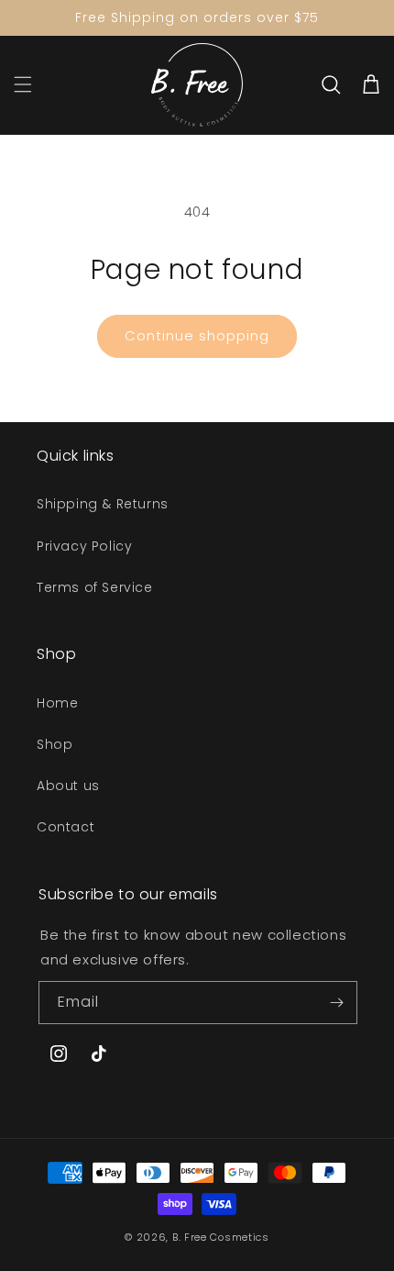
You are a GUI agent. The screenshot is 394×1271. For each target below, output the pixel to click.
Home (57, 703)
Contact (65, 827)
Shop (54, 744)
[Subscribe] (336, 1002)
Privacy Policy (84, 546)
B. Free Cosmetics (220, 1237)
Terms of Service (95, 587)
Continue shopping (197, 335)
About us (68, 785)
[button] (23, 84)
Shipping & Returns (103, 504)
